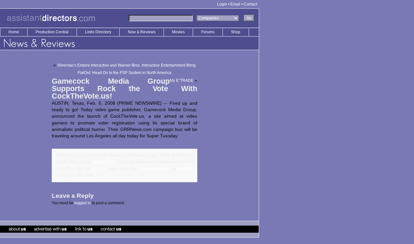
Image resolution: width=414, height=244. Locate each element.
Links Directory (98, 32)
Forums (207, 32)
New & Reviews (142, 32)
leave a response (153, 168)
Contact (250, 4)
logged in (82, 203)
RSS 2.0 (99, 168)
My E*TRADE (181, 80)
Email (235, 4)
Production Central (53, 32)
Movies (178, 32)
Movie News (104, 162)
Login (222, 4)
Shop (235, 32)
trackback (185, 168)
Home (13, 32)
